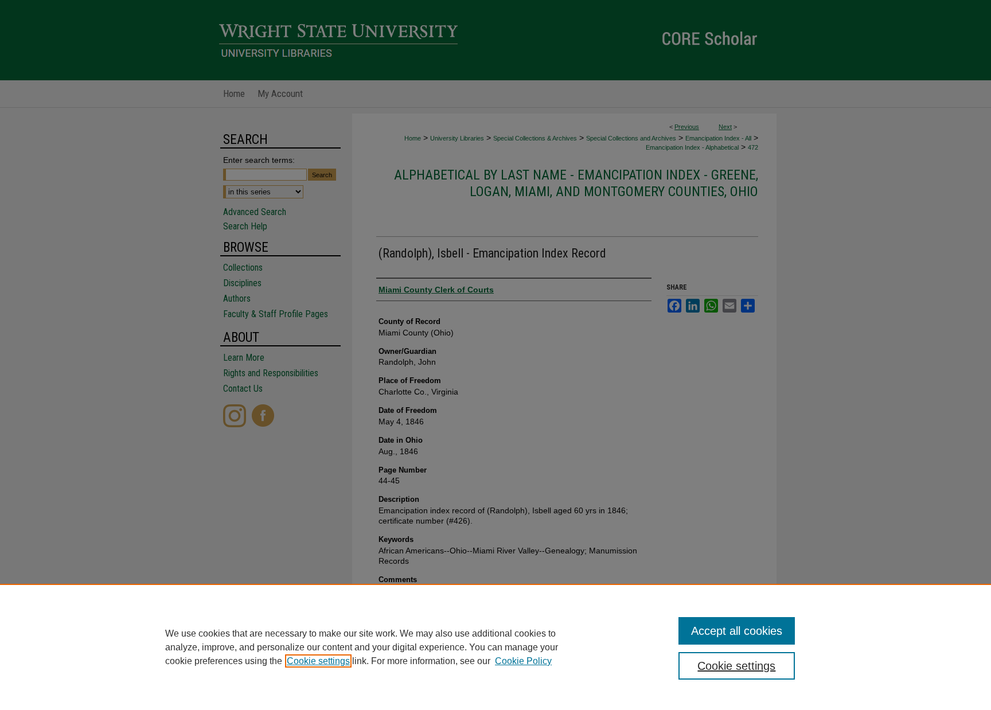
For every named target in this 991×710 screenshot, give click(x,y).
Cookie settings (318, 661)
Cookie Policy (523, 661)
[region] (495, 647)
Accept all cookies (736, 631)
